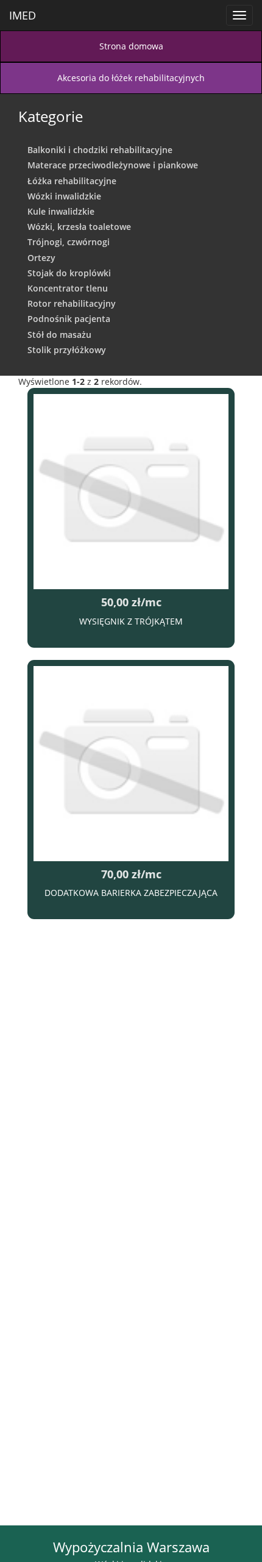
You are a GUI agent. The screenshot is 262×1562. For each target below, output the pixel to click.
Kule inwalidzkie (60, 211)
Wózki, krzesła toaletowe (79, 226)
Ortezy (41, 257)
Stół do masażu (59, 334)
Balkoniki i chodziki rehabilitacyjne (99, 150)
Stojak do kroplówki (69, 273)
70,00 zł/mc (131, 874)
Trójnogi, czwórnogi (68, 242)
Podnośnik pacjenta (68, 318)
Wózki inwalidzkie (64, 196)
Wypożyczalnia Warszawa (131, 1547)
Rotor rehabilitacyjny (71, 303)
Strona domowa (131, 46)
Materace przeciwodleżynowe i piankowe (112, 165)
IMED (22, 15)
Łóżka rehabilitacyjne (71, 181)
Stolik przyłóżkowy (66, 350)
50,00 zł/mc (131, 602)
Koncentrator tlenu (67, 288)
